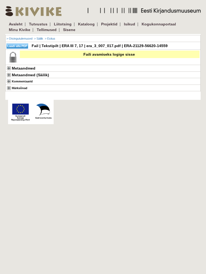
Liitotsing (63, 24)
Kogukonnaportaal (159, 24)
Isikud (129, 24)
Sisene (69, 30)
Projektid (109, 24)
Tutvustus (38, 24)
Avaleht (16, 24)
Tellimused (47, 30)
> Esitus (50, 38)
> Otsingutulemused (19, 38)
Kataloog (86, 24)
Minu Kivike (19, 30)
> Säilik (38, 38)
